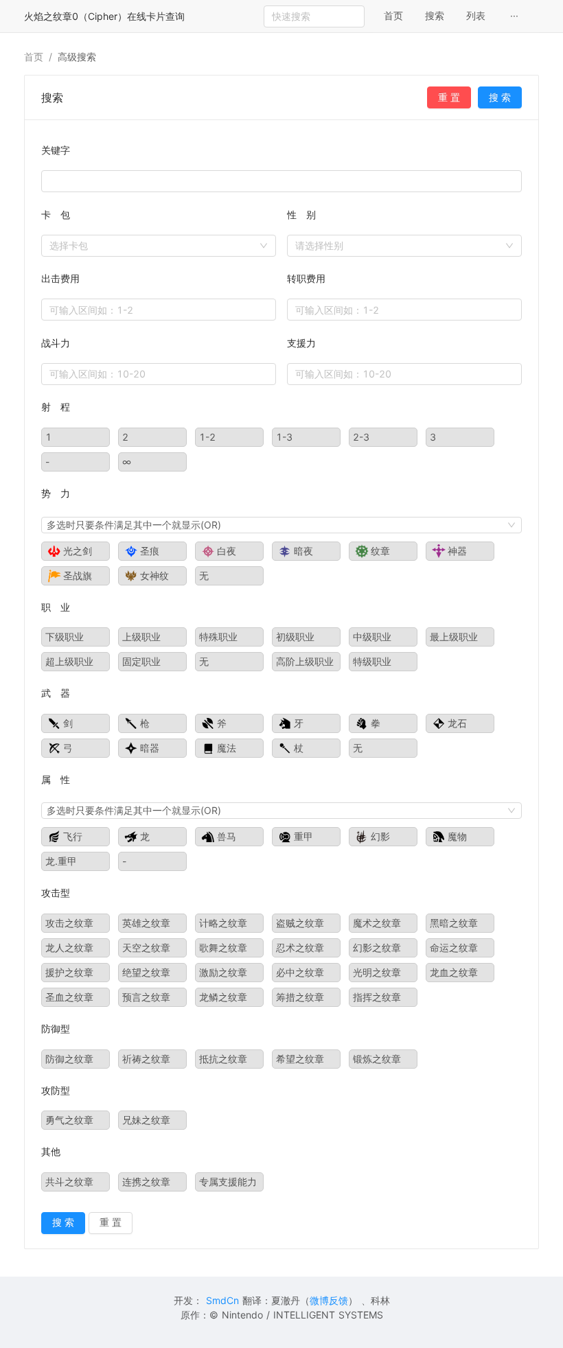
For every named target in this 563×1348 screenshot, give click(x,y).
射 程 (55, 406)
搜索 (434, 15)
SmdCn (222, 1300)
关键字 (55, 150)
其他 (50, 1151)
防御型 (55, 1028)
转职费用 (306, 278)
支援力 (301, 343)
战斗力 (55, 343)
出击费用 (60, 278)
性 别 (301, 214)
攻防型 (55, 1090)
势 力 (55, 493)
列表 (475, 15)
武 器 (55, 693)
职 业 (55, 607)
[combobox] (404, 246)
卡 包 (55, 214)
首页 (393, 15)
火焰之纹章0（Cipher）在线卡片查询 (104, 16)
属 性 (55, 779)
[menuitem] (393, 16)
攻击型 (55, 892)
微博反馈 (329, 1300)
